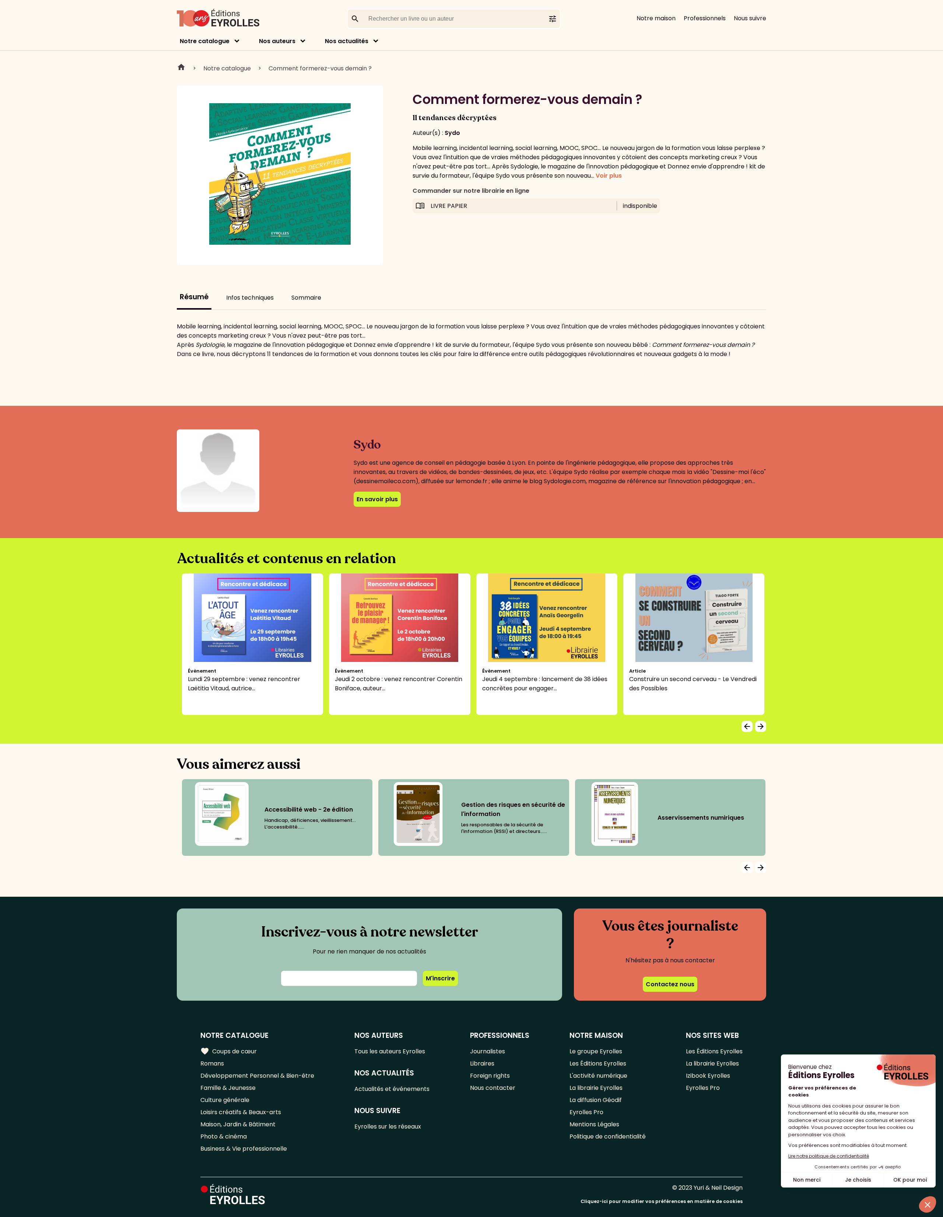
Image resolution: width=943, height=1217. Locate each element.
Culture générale (224, 1100)
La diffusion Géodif (595, 1100)
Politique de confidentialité (607, 1136)
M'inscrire (440, 978)
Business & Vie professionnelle (243, 1148)
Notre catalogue (204, 41)
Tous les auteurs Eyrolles (389, 1051)
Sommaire (306, 297)
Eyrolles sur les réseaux (387, 1126)
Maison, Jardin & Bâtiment (238, 1124)
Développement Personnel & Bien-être (257, 1075)
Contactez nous (670, 984)
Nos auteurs (277, 41)
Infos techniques (250, 297)
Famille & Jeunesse (228, 1088)
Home (181, 68)
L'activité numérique (598, 1075)
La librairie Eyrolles (596, 1088)
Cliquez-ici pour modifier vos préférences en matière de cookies (662, 1201)
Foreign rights (490, 1075)
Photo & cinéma (223, 1136)
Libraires (482, 1063)
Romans (212, 1063)
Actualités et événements (392, 1089)
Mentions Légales (594, 1124)
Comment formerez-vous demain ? (320, 68)
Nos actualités (346, 41)
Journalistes (487, 1051)
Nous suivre (750, 18)
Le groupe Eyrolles (595, 1051)
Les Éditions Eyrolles (597, 1063)
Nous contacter (492, 1088)
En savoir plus (377, 499)
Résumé (194, 297)
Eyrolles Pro (586, 1112)
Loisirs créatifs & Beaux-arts (240, 1112)
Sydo (452, 133)
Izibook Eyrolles (708, 1075)
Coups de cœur (228, 1051)
